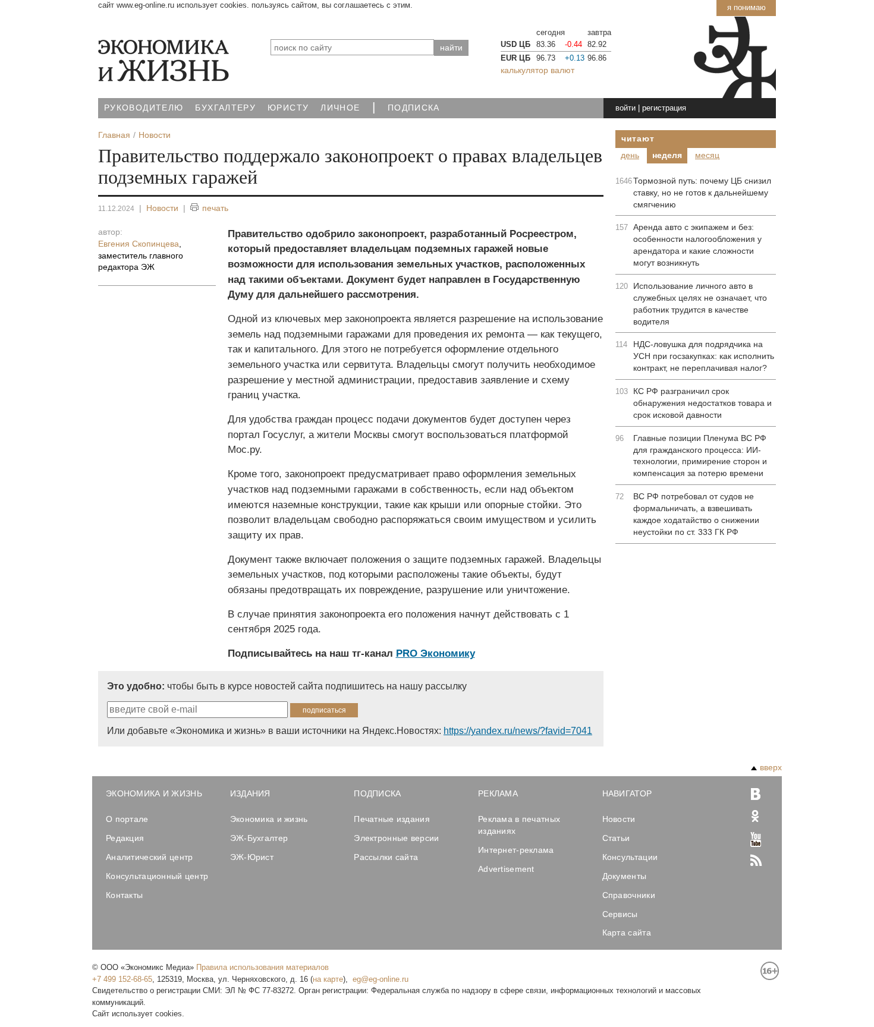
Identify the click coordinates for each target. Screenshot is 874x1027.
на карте (328, 979)
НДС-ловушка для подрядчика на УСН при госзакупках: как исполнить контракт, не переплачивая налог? (703, 356)
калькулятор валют (537, 70)
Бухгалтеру (225, 107)
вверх (771, 767)
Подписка (414, 107)
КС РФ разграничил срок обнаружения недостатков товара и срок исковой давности (702, 403)
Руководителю (143, 107)
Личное (340, 107)
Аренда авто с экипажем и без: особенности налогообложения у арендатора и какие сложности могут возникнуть (697, 244)
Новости (162, 208)
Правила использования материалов (262, 967)
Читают (637, 138)
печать (215, 208)
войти (625, 107)
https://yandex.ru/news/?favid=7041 (518, 731)
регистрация (664, 107)
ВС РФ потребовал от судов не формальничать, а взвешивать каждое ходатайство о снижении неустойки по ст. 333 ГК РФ (696, 514)
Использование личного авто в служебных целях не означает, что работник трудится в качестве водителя (700, 303)
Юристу (288, 107)
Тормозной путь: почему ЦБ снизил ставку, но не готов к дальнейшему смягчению (702, 192)
